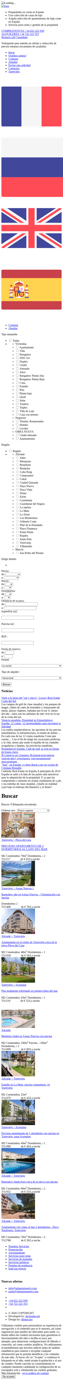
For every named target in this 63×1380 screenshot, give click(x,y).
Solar (22, 400)
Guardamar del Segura (32, 503)
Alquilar (13, 62)
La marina (25, 507)
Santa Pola (25, 539)
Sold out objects (17, 1268)
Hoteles (24, 424)
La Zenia (25, 514)
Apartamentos (27, 438)
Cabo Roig (26, 471)
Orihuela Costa (28, 521)
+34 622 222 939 (17, 1300)
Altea (23, 457)
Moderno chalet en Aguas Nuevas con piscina (26, 1036)
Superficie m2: (9, 611)
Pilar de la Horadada (31, 525)
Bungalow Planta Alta (32, 375)
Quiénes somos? (17, 55)
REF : (4, 636)
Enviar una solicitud (19, 65)
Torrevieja (14, 71)
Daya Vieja (26, 489)
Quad (23, 396)
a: (2, 577)
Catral (23, 479)
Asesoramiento (16, 1252)
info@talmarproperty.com (22, 1288)
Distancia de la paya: (12, 600)
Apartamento (26, 347)
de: (3, 574)
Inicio (11, 52)
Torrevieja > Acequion (13, 984)
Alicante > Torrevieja (13, 936)
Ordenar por (8, 810)
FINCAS (25, 358)
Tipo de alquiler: (10, 671)
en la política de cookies (35, 1373)
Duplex (24, 361)
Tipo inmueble (9, 334)
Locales (24, 428)
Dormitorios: (8, 590)
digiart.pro (27, 1319)
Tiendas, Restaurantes (32, 421)
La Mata (24, 510)
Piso (22, 389)
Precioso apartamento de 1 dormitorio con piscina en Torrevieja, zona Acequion (30, 1135)
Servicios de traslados (20, 1259)
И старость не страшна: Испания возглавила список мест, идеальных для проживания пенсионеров (27, 758)
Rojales (24, 535)
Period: (5, 659)
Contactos (13, 68)
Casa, (23, 382)
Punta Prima (26, 532)
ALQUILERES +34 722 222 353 (20, 34)
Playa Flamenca (28, 528)
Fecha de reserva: (11, 649)
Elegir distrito (8, 558)
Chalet (23, 365)
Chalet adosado (28, 435)
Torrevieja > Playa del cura (16, 839)
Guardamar (26, 500)
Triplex (23, 407)
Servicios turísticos (18, 1262)
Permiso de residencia (20, 1265)
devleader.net (32, 1316)
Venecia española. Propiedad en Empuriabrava (27, 720)
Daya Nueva (27, 486)
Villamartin (26, 546)
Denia (23, 493)
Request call (8, 37)
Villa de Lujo (27, 411)
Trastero (24, 404)
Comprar (13, 58)
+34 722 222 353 (17, 1303)
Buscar (6, 684)
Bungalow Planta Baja (32, 379)
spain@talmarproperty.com (23, 1291)
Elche (23, 496)
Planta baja (26, 393)
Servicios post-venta (19, 1255)
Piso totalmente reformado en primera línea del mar (29, 990)
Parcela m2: (7, 623)
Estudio (24, 386)
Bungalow (25, 354)
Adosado (24, 368)
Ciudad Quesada (29, 482)
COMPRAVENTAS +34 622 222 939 (22, 30)
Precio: (5, 571)
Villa (22, 350)
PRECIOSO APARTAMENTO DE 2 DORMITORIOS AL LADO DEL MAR (24, 847)
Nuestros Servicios (18, 1246)
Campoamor (26, 475)
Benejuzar (25, 461)
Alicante (6, 1030)
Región (5, 444)
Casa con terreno (29, 414)
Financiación (15, 1249)
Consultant (21, 37)
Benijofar (25, 468)
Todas (16, 340)
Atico (22, 372)
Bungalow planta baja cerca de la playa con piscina (29, 1181)
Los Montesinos (28, 517)
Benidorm (25, 464)
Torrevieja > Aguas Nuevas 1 (17, 888)
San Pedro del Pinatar (32, 552)
